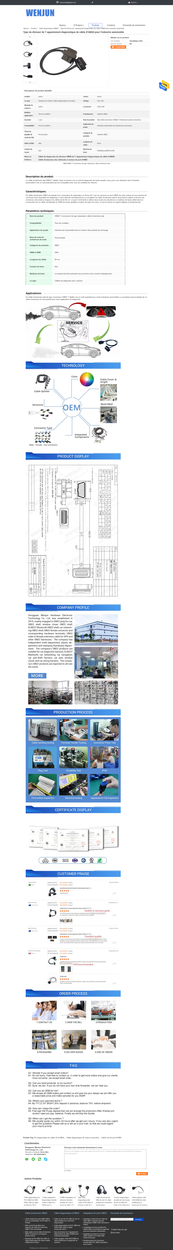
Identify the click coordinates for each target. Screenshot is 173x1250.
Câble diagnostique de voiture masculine (82, 1138)
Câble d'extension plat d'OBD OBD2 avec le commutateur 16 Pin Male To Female (37, 1221)
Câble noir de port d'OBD (111, 1138)
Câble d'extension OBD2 (36, 1213)
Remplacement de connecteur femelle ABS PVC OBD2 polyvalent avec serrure (95, 1242)
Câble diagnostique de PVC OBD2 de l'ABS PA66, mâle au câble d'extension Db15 (32, 1201)
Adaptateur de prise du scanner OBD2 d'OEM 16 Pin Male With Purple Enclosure (94, 1236)
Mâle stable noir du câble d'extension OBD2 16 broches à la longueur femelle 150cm (38, 1234)
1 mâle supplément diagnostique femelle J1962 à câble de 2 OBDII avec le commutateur (49, 1203)
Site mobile (116, 1233)
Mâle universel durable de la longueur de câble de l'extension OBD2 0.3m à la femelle (36, 1227)
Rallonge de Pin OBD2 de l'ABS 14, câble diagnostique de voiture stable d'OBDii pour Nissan (37, 1240)
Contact (113, 47)
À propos (78, 25)
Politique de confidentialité (39, 1248)
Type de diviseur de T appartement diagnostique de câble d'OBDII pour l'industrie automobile (66, 1234)
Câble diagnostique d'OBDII (48, 28)
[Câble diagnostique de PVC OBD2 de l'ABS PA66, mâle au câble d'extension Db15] (32, 1190)
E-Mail (114, 1230)
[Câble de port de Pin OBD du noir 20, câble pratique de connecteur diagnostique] (104, 1190)
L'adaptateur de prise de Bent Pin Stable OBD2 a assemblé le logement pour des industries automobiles (96, 1229)
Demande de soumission (134, 25)
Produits (95, 25)
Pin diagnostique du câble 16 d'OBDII (49, 1138)
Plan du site (122, 1230)
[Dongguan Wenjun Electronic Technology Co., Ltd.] (41, 12)
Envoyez (138, 1219)
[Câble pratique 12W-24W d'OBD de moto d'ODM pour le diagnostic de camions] (140, 1190)
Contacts (111, 25)
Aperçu (62, 25)
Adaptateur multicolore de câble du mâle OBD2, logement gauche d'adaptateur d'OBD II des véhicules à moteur (96, 1221)
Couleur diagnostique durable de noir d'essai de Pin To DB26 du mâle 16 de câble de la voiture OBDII (122, 1203)
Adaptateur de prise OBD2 (95, 1213)
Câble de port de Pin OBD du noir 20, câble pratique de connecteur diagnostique (104, 1201)
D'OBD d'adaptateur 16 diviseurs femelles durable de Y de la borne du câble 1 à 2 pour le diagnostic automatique (68, 1204)
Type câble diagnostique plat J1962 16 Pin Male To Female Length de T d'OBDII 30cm (85, 1203)
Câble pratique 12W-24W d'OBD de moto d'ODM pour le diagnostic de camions (139, 1201)
